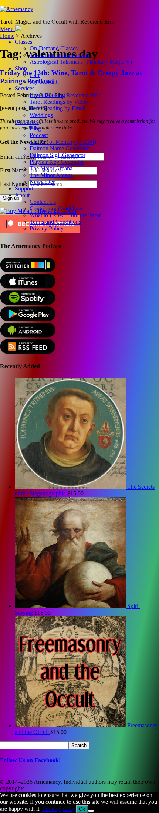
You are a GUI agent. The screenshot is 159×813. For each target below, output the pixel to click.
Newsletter (42, 182)
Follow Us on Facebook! (30, 760)
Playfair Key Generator (57, 162)
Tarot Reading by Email (57, 108)
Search (79, 745)
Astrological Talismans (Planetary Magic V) (81, 62)
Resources (27, 122)
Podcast (39, 135)
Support (24, 188)
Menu (7, 29)
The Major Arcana (51, 168)
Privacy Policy (47, 228)
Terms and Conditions (55, 222)
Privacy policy (59, 809)
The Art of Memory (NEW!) (63, 142)
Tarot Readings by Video (59, 102)
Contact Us (43, 202)
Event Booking (47, 95)
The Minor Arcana (51, 175)
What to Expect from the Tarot (65, 215)
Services (24, 88)
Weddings (41, 115)
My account (43, 82)
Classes (23, 42)
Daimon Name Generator (59, 148)
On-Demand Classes (54, 48)
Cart (35, 75)
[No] (91, 811)
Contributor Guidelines (56, 208)
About (22, 195)
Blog (35, 128)
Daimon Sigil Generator (57, 155)
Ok (82, 809)
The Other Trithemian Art (59, 55)
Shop (21, 68)
